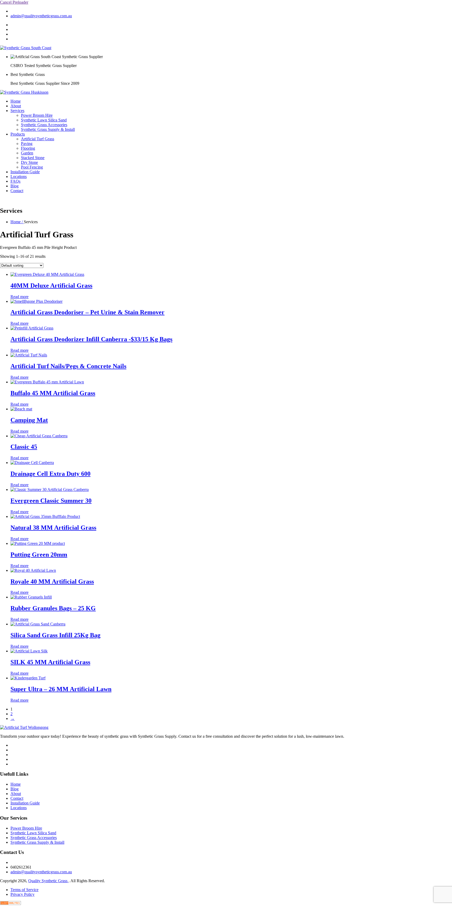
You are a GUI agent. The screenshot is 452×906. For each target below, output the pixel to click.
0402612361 (20, 11)
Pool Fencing (32, 167)
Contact (16, 190)
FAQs (15, 181)
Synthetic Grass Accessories (44, 124)
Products (17, 134)
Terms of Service (24, 889)
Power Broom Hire (37, 115)
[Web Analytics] (10, 903)
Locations (18, 176)
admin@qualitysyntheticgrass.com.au (41, 16)
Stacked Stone (32, 157)
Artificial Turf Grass (37, 139)
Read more (19, 296)
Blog (14, 186)
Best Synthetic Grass (27, 74)
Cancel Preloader (14, 2)
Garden (27, 153)
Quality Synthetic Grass (48, 881)
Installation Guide (25, 172)
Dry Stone (29, 162)
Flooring (28, 148)
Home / (17, 222)
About (15, 106)
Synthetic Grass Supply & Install (48, 129)
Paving (26, 143)
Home (15, 101)
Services (17, 110)
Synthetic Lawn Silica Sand (44, 120)
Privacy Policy (22, 894)
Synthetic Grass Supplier (82, 56)
